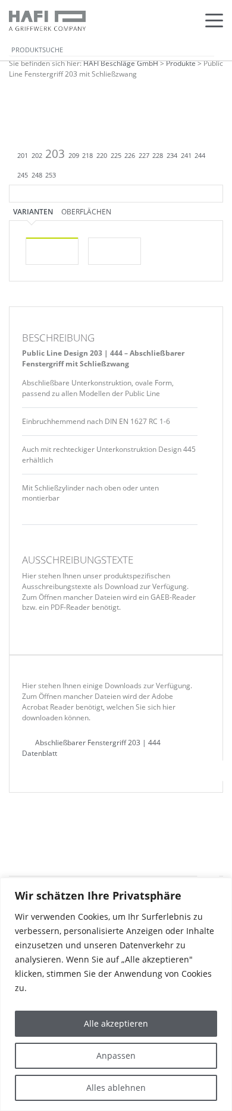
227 (144, 155)
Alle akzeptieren (116, 1023)
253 (50, 175)
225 (116, 155)
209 (73, 155)
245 (22, 175)
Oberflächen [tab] (86, 211)
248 (37, 175)
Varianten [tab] (33, 211)
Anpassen (116, 1055)
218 (87, 155)
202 (37, 155)
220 (101, 155)
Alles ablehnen (116, 1087)
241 (186, 155)
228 (157, 155)
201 (22, 155)
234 (172, 155)
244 (200, 155)
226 (129, 155)
